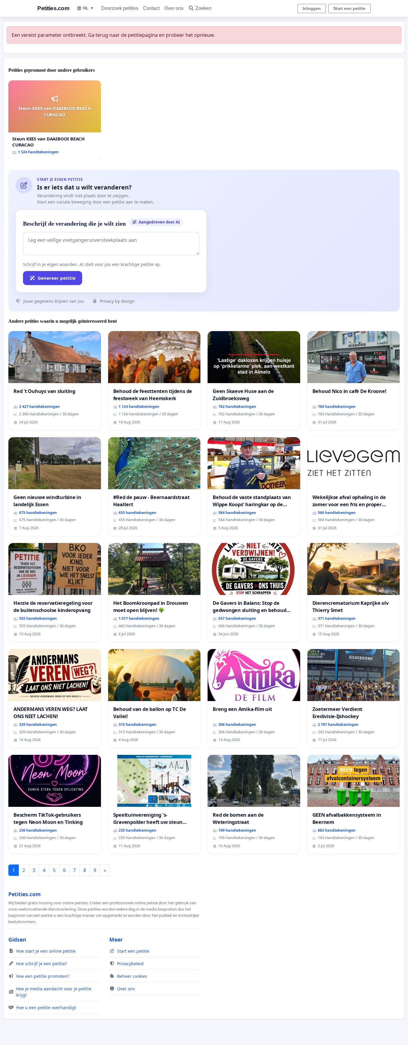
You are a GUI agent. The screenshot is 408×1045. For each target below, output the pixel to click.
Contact (151, 8)
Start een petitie (349, 8)
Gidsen (17, 939)
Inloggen (312, 8)
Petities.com (53, 8)
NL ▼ (88, 8)
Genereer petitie (57, 278)
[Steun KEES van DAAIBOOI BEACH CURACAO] (54, 119)
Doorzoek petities (119, 8)
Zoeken (203, 8)
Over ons (173, 8)
